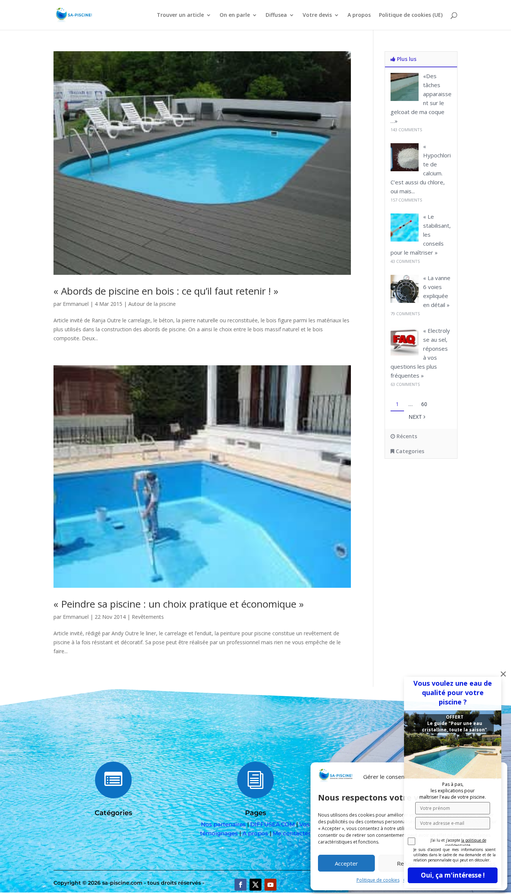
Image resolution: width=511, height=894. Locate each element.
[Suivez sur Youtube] (270, 885)
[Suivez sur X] (255, 885)
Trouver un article (180, 15)
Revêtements (148, 616)
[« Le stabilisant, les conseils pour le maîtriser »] (405, 239)
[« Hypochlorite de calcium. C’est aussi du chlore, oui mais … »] (405, 169)
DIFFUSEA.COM (272, 824)
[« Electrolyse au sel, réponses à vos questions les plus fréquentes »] (405, 353)
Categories (409, 451)
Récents (406, 436)
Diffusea (276, 15)
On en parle (235, 15)
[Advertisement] (437, 525)
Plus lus (405, 58)
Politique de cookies (378, 880)
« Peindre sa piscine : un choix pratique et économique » (178, 604)
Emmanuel (76, 303)
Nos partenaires (223, 824)
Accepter (346, 863)
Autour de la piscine (152, 303)
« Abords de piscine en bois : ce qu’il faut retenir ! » (165, 291)
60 (424, 404)
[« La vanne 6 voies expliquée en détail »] (405, 300)
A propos (359, 15)
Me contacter (291, 833)
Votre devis (317, 15)
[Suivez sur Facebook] (241, 885)
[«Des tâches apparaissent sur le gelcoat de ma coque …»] (405, 98)
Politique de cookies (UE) (411, 15)
